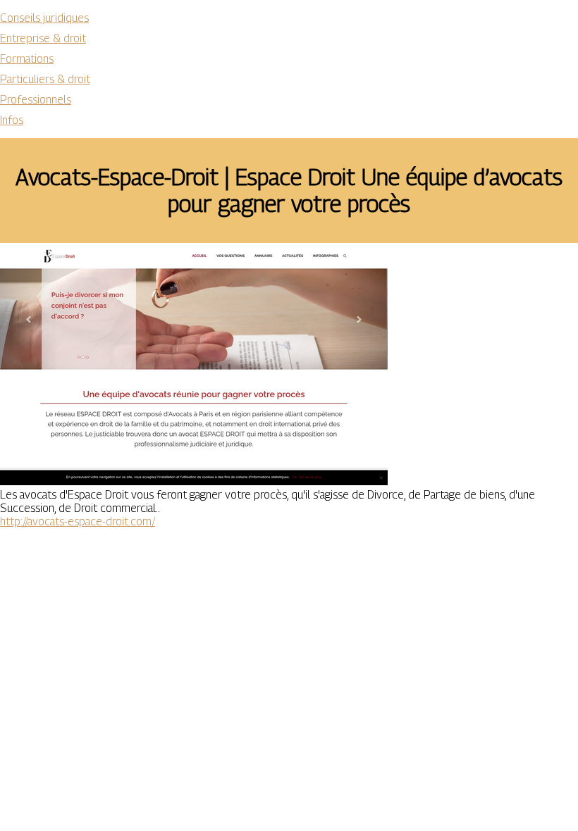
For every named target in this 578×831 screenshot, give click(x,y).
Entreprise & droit (43, 38)
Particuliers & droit (45, 79)
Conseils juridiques (44, 18)
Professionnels (35, 99)
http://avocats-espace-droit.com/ (77, 521)
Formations (27, 58)
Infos (11, 120)
